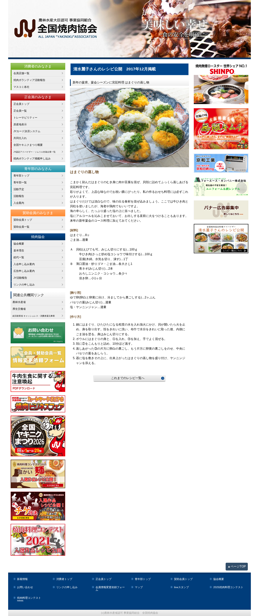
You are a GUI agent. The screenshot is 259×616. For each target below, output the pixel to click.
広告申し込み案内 (24, 270)
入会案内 (18, 202)
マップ (139, 587)
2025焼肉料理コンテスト (228, 587)
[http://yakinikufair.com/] (38, 403)
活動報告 (18, 196)
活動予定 (18, 189)
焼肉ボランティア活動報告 (29, 80)
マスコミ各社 (21, 86)
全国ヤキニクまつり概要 (28, 144)
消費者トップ (64, 579)
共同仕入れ (20, 138)
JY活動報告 (20, 277)
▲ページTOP (237, 566)
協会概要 (18, 243)
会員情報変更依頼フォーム (110, 588)
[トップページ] (129, 29)
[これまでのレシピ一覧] (129, 127)
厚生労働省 (19, 308)
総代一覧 (18, 257)
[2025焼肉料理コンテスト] (38, 474)
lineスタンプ (181, 587)
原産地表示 (20, 124)
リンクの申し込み (24, 284)
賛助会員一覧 (21, 226)
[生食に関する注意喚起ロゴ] (38, 381)
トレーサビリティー (25, 117)
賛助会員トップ (22, 219)
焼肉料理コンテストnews (29, 599)
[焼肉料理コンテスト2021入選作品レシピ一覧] (38, 540)
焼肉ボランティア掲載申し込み (32, 158)
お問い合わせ (25, 587)
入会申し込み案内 (24, 264)
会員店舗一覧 (21, 73)
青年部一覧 (20, 182)
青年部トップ (21, 175)
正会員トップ (21, 103)
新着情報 (22, 579)
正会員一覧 (20, 110)
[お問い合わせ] (38, 332)
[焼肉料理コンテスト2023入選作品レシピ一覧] (38, 506)
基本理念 (18, 250)
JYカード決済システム (26, 131)
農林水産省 (19, 302)
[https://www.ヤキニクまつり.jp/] (38, 436)
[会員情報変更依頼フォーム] (38, 357)
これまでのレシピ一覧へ (127, 378)
